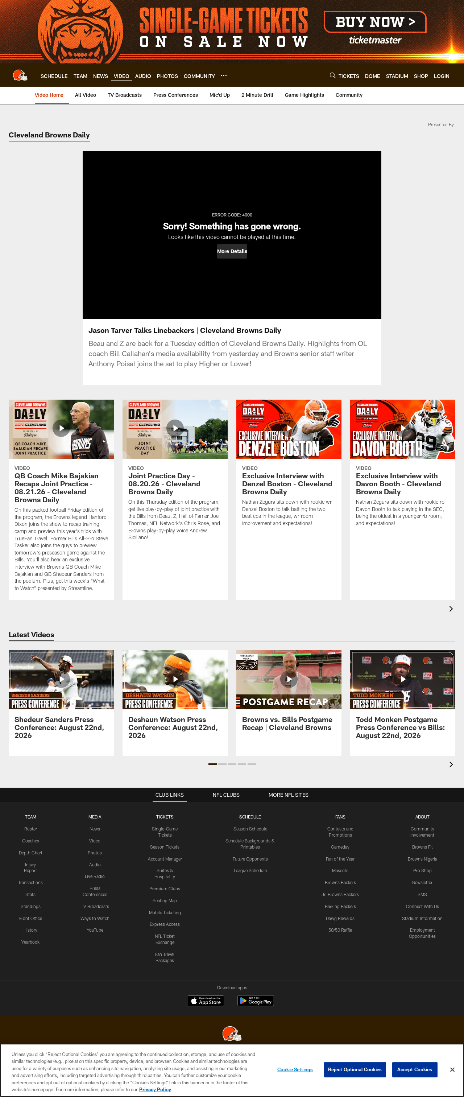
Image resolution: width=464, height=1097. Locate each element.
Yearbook (30, 941)
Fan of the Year (340, 858)
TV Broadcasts (95, 906)
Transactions (30, 882)
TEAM (30, 816)
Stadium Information (422, 918)
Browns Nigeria (422, 858)
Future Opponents (250, 858)
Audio (95, 864)
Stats (30, 894)
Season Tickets (164, 846)
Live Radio (95, 876)
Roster (30, 828)
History (30, 929)
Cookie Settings (295, 1069)
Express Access (165, 924)
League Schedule (250, 870)
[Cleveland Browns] (232, 1034)
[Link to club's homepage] (20, 75)
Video (94, 840)
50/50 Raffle (340, 929)
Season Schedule (250, 828)
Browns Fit (422, 846)
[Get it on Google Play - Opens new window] (255, 1004)
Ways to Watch (94, 918)
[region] (232, 1070)
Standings (31, 906)
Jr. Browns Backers (340, 894)
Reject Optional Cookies (355, 1069)
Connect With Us (422, 906)
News (95, 828)
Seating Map (165, 900)
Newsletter (422, 882)
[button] (232, 251)
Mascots (340, 870)
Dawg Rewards (340, 918)
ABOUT (422, 816)
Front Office (30, 918)
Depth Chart (30, 852)
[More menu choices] (224, 75)
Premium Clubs (164, 888)
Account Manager (165, 858)
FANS (340, 816)
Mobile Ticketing (165, 912)
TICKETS (165, 816)
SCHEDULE (250, 816)
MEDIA (94, 816)
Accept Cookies (414, 1069)
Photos (95, 852)
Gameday (340, 846)
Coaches (30, 840)
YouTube (95, 929)
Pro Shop (422, 870)
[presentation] (452, 610)
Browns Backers (340, 882)
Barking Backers (340, 906)
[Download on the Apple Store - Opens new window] (205, 1001)
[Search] (333, 75)
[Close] (452, 1070)
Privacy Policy (155, 1089)
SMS (422, 894)
